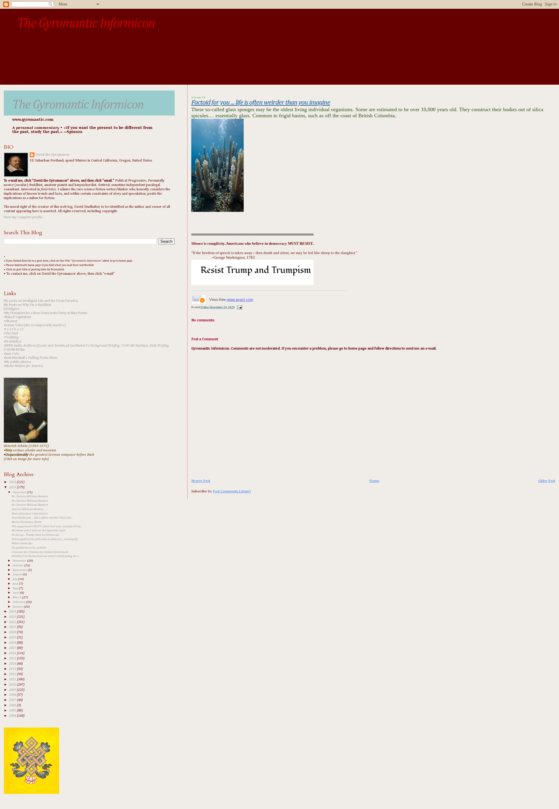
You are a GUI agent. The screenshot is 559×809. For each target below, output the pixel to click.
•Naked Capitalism (17, 317)
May (16, 588)
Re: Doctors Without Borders (30, 496)
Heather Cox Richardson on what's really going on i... (45, 556)
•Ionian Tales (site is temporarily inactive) (35, 325)
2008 (13, 695)
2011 (13, 679)
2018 (13, 643)
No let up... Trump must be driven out (35, 534)
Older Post (546, 481)
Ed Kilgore (11, 309)
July (15, 579)
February (19, 602)
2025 (13, 487)
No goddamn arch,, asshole (29, 547)
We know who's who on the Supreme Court (39, 530)
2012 (13, 674)
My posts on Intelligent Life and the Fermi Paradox (41, 301)
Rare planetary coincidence (30, 513)
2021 (13, 627)
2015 (13, 658)
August (18, 574)
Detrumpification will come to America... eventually (45, 539)
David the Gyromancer (53, 155)
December (20, 492)
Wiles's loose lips (22, 543)
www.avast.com (240, 299)
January (18, 606)
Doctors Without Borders (27, 509)
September (20, 570)
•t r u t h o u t (14, 329)
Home (374, 481)
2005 (13, 710)
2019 (13, 637)
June (16, 583)
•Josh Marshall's (31, 358)
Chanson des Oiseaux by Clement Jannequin (40, 552)
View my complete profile (23, 217)
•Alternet (10, 321)
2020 (13, 632)
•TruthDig (11, 337)
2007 (13, 700)
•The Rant (11, 333)
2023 (13, 617)
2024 (13, 611)
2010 (13, 684)
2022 (13, 622)
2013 (13, 669)
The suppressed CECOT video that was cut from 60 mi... (47, 526)
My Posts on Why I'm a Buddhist (27, 305)
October (18, 565)
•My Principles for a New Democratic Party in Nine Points (45, 313)
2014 (13, 664)
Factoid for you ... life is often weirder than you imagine (260, 102)
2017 (13, 648)
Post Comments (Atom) (232, 491)
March (17, 597)
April (16, 592)
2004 (13, 716)
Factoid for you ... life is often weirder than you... (42, 517)
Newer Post (200, 481)
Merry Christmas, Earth (27, 522)
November (20, 560)
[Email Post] (239, 307)
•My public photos (17, 362)
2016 (13, 653)
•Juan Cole (11, 354)
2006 (13, 705)
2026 (13, 482)
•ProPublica (12, 341)
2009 (13, 690)
